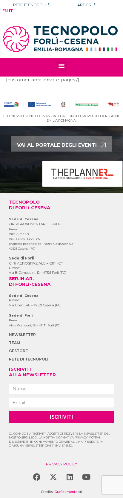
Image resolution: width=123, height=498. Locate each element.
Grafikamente (65, 492)
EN (5, 10)
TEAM (14, 342)
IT (11, 10)
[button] (62, 66)
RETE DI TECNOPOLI (28, 359)
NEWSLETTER (22, 334)
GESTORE (18, 351)
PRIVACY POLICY (61, 464)
